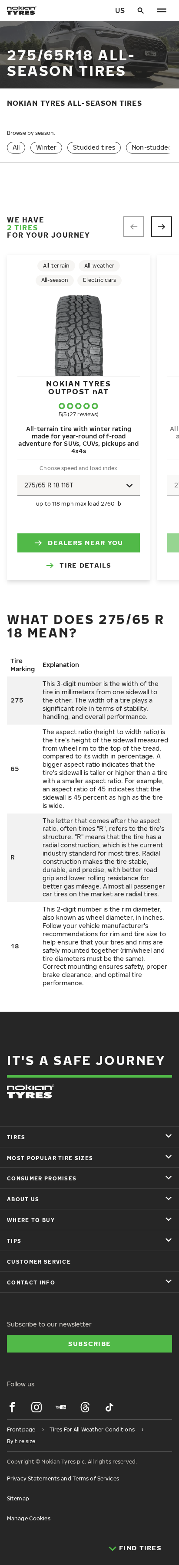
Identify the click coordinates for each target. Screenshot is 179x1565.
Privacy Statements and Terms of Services (63, 1478)
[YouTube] (61, 1407)
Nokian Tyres (78, 387)
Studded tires (94, 147)
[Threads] (85, 1407)
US (120, 10)
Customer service (39, 1261)
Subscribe (89, 1343)
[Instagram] (36, 1407)
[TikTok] (109, 1407)
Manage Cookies (28, 1518)
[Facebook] (12, 1407)
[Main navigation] (161, 10)
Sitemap (18, 1498)
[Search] (140, 10)
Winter (46, 147)
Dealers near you (85, 542)
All (16, 147)
